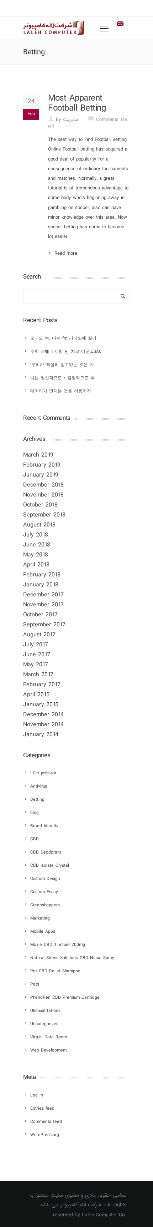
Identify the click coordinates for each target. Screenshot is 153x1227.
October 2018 (40, 505)
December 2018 (43, 485)
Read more (65, 253)
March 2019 (38, 455)
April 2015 (36, 694)
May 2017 (35, 664)
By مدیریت (67, 119)
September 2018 (44, 515)
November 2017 (43, 605)
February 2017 (41, 684)
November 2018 (43, 495)
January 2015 (40, 704)
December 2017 (43, 595)
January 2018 (40, 585)
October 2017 (40, 615)
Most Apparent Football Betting (77, 103)
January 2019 (40, 475)
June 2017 (36, 655)
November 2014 (43, 724)
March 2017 (38, 674)
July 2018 (35, 535)
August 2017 (39, 635)
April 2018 (36, 565)
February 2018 (41, 575)
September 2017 (44, 625)
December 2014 (43, 714)
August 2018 (39, 525)
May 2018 (35, 555)
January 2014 (40, 734)
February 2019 (41, 465)
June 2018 (36, 545)
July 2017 (35, 645)
